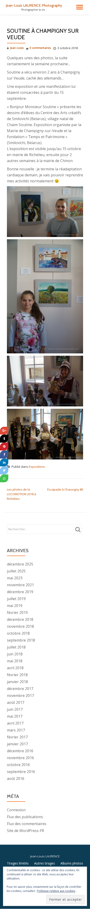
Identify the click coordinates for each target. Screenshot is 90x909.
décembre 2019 (20, 591)
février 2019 (17, 612)
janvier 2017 (17, 743)
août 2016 (15, 778)
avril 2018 (15, 667)
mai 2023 (14, 577)
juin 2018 (15, 654)
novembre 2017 (20, 695)
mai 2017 (14, 716)
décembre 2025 (20, 564)
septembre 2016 (21, 771)
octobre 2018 (18, 633)
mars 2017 (16, 730)
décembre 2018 (20, 619)
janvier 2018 (17, 681)
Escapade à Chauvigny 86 (65, 489)
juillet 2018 (16, 647)
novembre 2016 (20, 757)
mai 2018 (14, 660)
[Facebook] (4, 454)
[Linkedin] (4, 463)
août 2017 (15, 702)
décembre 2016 (20, 750)
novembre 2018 (20, 626)
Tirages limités (18, 863)
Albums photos (71, 863)
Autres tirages (44, 863)
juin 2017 (15, 709)
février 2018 (17, 674)
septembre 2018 (21, 640)
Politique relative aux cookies (56, 891)
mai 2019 (14, 605)
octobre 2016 (18, 764)
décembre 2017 (20, 688)
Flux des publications (25, 816)
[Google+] (4, 431)
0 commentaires (40, 48)
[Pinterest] (4, 447)
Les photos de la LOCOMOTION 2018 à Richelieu (21, 494)
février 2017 (17, 737)
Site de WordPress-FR (25, 830)
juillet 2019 (16, 598)
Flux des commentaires (26, 823)
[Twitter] (4, 470)
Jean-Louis (17, 48)
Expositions (37, 467)
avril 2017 (15, 723)
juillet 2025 (16, 571)
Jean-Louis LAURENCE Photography (34, 5)
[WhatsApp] (4, 478)
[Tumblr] (4, 439)
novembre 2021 (20, 584)
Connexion (16, 809)
